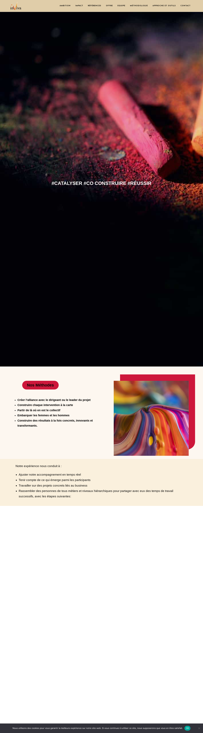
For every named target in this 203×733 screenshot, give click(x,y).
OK (187, 728)
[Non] (199, 728)
